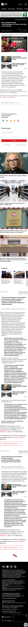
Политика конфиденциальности (9, 598)
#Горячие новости (23, 292)
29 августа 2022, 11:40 (23, 452)
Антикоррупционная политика (9, 611)
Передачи (20, 8)
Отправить (14, 140)
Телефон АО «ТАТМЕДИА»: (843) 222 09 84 (11, 612)
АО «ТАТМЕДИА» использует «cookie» (10, 593)
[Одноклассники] (9, 102)
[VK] (3, 566)
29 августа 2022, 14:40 (6, 30)
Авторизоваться (7, 144)
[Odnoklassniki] (11, 566)
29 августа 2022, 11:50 (23, 293)
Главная (3, 8)
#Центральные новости (21, 19)
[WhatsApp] (13, 102)
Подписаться (20, 619)
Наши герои (11, 8)
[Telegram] (6, 102)
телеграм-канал (6, 97)
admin (2, 19)
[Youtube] (7, 566)
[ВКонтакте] (2, 102)
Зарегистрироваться (21, 144)
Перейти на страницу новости (10, 443)
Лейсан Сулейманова (4, 450)
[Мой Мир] (16, 102)
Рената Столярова (4, 291)
